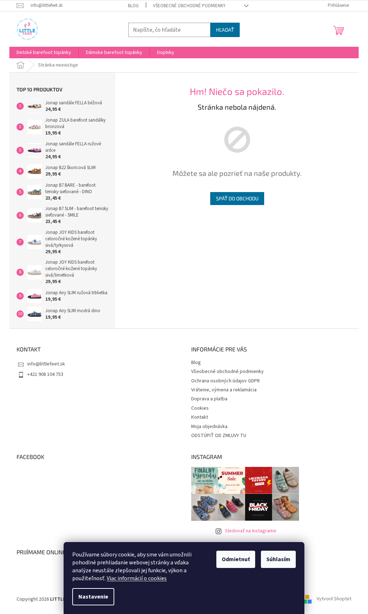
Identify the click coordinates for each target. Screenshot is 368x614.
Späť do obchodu (237, 198)
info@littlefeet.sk (46, 364)
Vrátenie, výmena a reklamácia (224, 390)
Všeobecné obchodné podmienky (189, 6)
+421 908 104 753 (45, 374)
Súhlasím (278, 559)
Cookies (200, 408)
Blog (133, 6)
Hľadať (225, 30)
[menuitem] (43, 52)
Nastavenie (93, 597)
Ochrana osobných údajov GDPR (225, 381)
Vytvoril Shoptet (334, 599)
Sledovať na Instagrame (250, 531)
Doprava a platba (209, 398)
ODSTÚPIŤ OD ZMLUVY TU (218, 435)
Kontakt (199, 417)
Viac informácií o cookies (137, 578)
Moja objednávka (209, 426)
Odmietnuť (236, 559)
